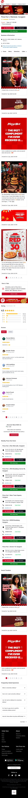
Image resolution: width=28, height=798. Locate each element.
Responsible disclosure (7, 753)
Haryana (8, 4)
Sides (3, 737)
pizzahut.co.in (8, 456)
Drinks (3, 739)
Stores (2, 4)
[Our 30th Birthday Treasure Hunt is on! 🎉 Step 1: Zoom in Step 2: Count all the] (14, 177)
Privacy (3, 749)
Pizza (3, 735)
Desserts (4, 741)
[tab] (4, 51)
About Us (18, 733)
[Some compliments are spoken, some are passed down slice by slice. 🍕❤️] (14, 134)
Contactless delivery (20, 735)
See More (22, 721)
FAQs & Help (5, 755)
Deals (3, 733)
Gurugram (14, 4)
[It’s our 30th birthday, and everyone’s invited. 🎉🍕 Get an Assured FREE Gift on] (14, 245)
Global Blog (18, 751)
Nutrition (18, 737)
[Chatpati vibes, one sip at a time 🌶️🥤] (14, 73)
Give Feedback (14, 767)
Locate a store (19, 749)
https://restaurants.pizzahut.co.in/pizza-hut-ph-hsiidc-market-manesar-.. (12, 46)
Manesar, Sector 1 (22, 4)
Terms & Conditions (6, 751)
